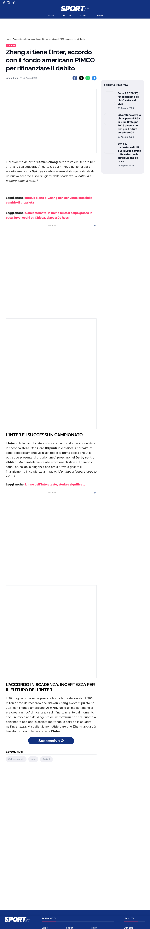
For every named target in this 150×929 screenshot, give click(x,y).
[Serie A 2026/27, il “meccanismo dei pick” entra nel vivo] (109, 100)
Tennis (100, 16)
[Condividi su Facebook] (75, 78)
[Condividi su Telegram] (94, 78)
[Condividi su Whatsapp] (87, 78)
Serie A (46, 759)
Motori (67, 16)
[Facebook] (4, 2)
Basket (83, 16)
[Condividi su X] (81, 78)
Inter (33, 759)
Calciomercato (16, 759)
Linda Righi (12, 78)
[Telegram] (14, 2)
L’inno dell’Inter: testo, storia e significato (55, 484)
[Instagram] (9, 2)
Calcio (50, 16)
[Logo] (75, 8)
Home (8, 39)
